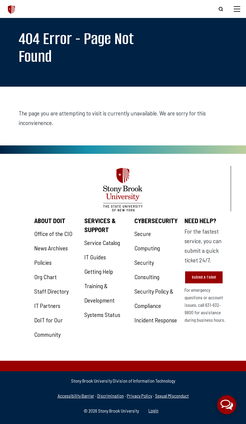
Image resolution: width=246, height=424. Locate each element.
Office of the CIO (53, 233)
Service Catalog (102, 242)
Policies (43, 262)
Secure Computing (147, 241)
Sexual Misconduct (172, 396)
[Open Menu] (237, 9)
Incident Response (155, 320)
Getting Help (98, 271)
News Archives (51, 248)
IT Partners (47, 305)
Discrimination (110, 396)
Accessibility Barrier (76, 396)
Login (153, 410)
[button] (226, 404)
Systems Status (102, 314)
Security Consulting (146, 269)
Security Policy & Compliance (153, 298)
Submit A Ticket (204, 277)
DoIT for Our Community (48, 327)
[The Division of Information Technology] (11, 8)
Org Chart (45, 276)
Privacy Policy (139, 396)
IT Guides (95, 257)
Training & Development (99, 293)
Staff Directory (51, 291)
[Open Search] (221, 9)
